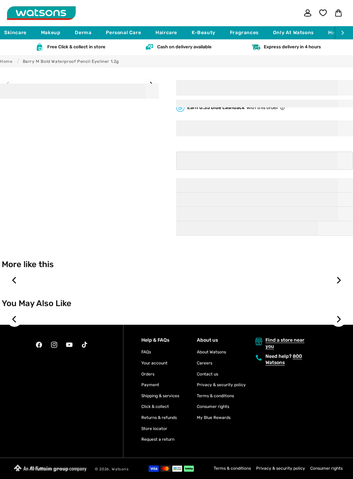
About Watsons (211, 352)
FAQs (146, 352)
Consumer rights (213, 406)
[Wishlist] (323, 12)
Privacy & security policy (221, 384)
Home (6, 61)
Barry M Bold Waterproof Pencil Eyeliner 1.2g (71, 61)
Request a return (157, 439)
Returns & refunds (159, 417)
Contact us (207, 374)
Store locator (154, 428)
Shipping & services (160, 395)
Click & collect (155, 406)
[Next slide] (338, 280)
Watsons (120, 469)
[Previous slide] (14, 280)
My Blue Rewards (214, 417)
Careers (204, 363)
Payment (150, 384)
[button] (18, 32)
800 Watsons (283, 359)
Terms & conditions (215, 395)
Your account (154, 363)
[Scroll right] (344, 32)
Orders (147, 374)
